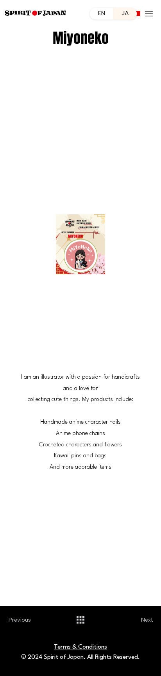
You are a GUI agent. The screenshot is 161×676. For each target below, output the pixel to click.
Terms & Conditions (80, 647)
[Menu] (149, 14)
